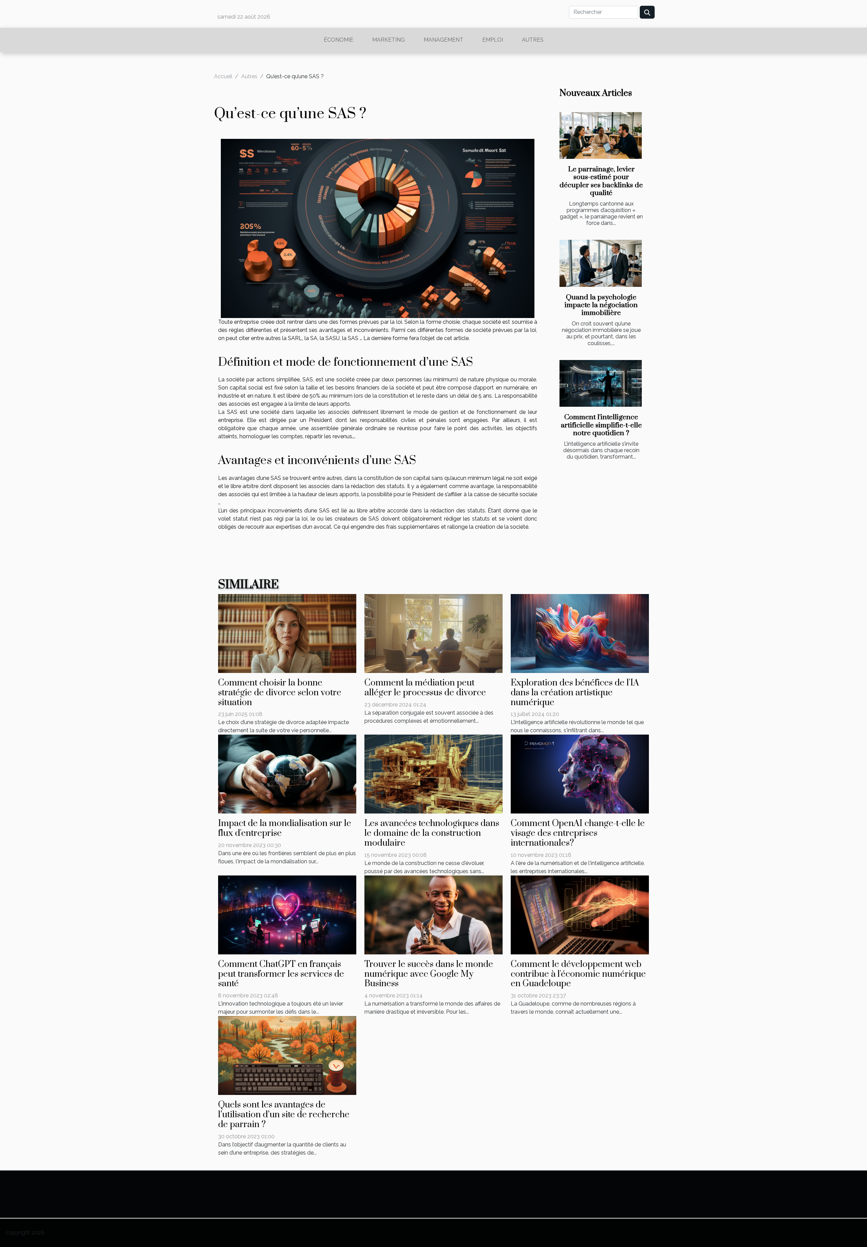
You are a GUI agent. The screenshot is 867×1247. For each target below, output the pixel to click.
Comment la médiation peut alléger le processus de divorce (425, 687)
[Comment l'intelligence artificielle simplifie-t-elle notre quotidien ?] (600, 383)
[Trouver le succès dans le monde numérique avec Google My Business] (433, 914)
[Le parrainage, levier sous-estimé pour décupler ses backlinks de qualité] (600, 135)
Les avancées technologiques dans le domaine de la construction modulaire (431, 833)
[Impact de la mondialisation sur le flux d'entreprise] (287, 773)
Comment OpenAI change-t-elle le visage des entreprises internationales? (578, 833)
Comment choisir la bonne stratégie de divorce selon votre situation (279, 692)
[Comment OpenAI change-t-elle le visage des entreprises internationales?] (580, 773)
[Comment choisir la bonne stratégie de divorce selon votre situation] (287, 633)
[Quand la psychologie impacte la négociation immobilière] (600, 263)
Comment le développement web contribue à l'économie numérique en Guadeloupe (578, 974)
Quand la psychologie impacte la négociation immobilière (601, 305)
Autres (533, 40)
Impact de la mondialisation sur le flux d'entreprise (284, 828)
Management (443, 40)
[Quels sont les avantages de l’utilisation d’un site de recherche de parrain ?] (287, 1055)
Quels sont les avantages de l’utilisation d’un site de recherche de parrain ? (284, 1114)
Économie (338, 40)
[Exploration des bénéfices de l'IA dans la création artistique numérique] (580, 633)
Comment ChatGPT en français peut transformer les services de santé (281, 974)
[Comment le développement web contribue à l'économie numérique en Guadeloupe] (580, 914)
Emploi (492, 40)
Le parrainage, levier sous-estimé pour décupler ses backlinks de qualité (601, 181)
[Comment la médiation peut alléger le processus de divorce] (433, 633)
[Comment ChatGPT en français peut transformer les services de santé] (287, 914)
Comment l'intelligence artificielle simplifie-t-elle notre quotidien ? (601, 425)
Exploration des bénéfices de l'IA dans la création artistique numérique (575, 692)
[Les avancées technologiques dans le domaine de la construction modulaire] (433, 773)
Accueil (223, 76)
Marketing (388, 40)
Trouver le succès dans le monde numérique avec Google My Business (428, 974)
